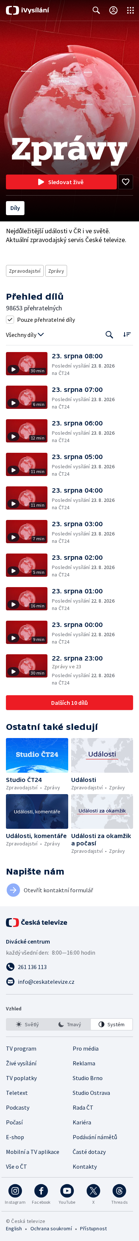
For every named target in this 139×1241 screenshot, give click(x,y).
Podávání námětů (95, 1137)
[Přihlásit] (113, 10)
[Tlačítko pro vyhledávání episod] (109, 335)
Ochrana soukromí (51, 1228)
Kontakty (85, 1166)
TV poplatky (21, 1078)
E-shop (15, 1137)
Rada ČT (83, 1107)
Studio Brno (88, 1078)
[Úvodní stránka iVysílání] (27, 10)
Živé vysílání (21, 1063)
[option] (27, 1024)
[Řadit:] (127, 334)
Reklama (84, 1063)
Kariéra (82, 1122)
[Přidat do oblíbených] (125, 182)
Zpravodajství (25, 271)
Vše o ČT (16, 1166)
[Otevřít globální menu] (130, 10)
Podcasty (17, 1107)
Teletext (17, 1092)
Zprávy (56, 271)
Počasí (14, 1122)
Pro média (86, 1048)
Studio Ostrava (91, 1092)
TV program (21, 1048)
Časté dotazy (89, 1151)
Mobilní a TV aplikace (32, 1151)
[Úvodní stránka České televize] (37, 922)
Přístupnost (93, 1228)
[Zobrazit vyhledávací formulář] (96, 10)
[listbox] (69, 1024)
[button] (29, 364)
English (14, 1228)
